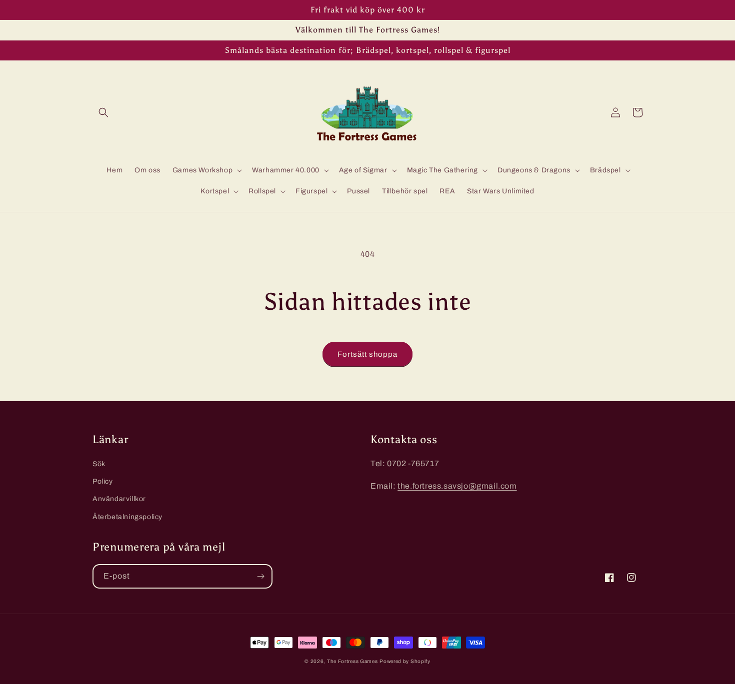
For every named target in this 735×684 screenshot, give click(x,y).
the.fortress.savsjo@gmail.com (457, 486)
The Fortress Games (352, 661)
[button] (103, 112)
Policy (102, 481)
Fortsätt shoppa (368, 354)
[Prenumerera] (261, 576)
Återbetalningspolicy (127, 517)
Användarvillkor (119, 499)
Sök (99, 464)
